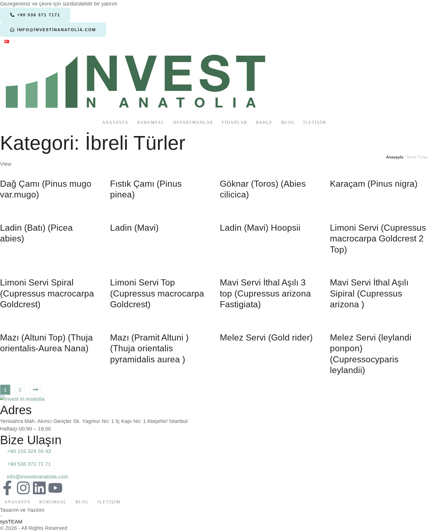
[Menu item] (6, 42)
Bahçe (264, 122)
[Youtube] (55, 488)
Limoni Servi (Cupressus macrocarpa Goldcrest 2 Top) (378, 238)
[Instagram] (23, 488)
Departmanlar (193, 122)
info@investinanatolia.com (37, 477)
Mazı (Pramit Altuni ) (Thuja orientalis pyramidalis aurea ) (149, 348)
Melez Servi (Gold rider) (266, 337)
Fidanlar (234, 122)
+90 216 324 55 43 (29, 451)
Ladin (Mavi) (134, 227)
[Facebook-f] (7, 488)
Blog (288, 122)
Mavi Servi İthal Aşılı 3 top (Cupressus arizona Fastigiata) (265, 293)
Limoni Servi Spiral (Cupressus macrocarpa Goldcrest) (47, 293)
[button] (35, 15)
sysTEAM (11, 522)
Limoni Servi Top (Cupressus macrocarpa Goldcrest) (157, 293)
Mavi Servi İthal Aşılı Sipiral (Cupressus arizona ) (369, 293)
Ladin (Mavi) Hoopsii (260, 227)
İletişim (314, 122)
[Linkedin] (39, 488)
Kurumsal (151, 122)
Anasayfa (115, 122)
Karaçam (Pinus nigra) (374, 183)
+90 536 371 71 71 (29, 464)
